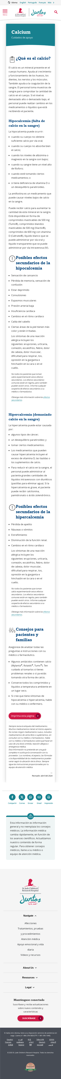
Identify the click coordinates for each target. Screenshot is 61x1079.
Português (32, 2)
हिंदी (30, 1045)
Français (42, 2)
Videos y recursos (30, 955)
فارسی (50, 1045)
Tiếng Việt (40, 1039)
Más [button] (49, 2)
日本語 (10, 1045)
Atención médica (30, 939)
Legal (28, 987)
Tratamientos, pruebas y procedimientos (30, 931)
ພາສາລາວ (20, 1042)
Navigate (28, 915)
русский (40, 1045)
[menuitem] (30, 1018)
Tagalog (21, 1045)
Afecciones (31, 923)
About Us (28, 968)
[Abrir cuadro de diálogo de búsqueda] (56, 12)
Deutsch (42, 1042)
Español (10, 1039)
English (23, 2)
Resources (28, 977)
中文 (29, 1039)
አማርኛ (31, 1042)
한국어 (51, 1039)
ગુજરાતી (53, 1042)
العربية (20, 1039)
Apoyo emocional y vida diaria (30, 947)
